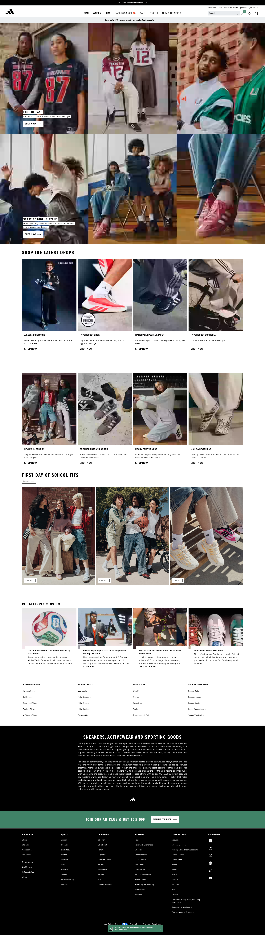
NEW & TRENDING (171, 13)
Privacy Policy (135, 924)
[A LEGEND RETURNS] (49, 306)
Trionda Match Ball (141, 715)
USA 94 (136, 691)
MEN (86, 13)
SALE (142, 13)
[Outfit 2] (132, 536)
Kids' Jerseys (83, 703)
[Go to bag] (256, 13)
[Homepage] (10, 12)
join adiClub (254, 8)
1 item (176, 580)
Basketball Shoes (30, 703)
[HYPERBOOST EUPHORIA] (216, 306)
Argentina (137, 703)
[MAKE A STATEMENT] (216, 420)
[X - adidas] (225, 856)
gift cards (243, 8)
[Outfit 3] (206, 536)
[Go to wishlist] (249, 13)
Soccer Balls (193, 691)
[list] (132, 306)
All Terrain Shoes (30, 715)
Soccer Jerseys (194, 697)
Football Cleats (29, 709)
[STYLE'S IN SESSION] (49, 420)
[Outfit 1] (58, 536)
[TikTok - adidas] (225, 871)
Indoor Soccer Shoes (197, 709)
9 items (28, 580)
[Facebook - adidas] (225, 841)
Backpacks (82, 691)
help (220, 8)
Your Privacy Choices (112, 924)
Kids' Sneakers (84, 697)
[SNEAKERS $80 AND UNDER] (105, 420)
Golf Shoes (27, 697)
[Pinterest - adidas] (225, 863)
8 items (102, 580)
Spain (135, 709)
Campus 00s (83, 715)
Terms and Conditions (152, 924)
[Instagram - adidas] (225, 848)
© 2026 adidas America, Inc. (132, 931)
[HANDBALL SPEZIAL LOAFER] (160, 306)
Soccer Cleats (194, 703)
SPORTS (154, 13)
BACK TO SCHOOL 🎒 (125, 13)
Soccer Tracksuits (196, 715)
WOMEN (97, 13)
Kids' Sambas (83, 709)
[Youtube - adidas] (225, 878)
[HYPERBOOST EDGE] (105, 306)
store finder (212, 8)
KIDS (107, 13)
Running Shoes (29, 691)
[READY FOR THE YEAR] (160, 420)
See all (26, 481)
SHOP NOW (30, 349)
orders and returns (231, 8)
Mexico (136, 697)
